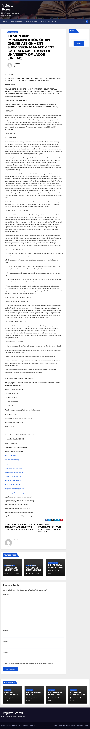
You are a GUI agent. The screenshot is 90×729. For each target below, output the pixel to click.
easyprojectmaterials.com (13, 464)
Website (5, 652)
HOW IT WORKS (31, 21)
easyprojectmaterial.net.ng (13, 480)
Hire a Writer (16, 21)
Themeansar (31, 725)
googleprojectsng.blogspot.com (14, 488)
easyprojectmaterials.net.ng (13, 468)
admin (18, 64)
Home (5, 21)
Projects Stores (12, 713)
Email (5, 641)
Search (72, 31)
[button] (83, 21)
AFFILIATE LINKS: (11, 455)
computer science (12, 32)
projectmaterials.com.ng (12, 484)
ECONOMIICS (8, 690)
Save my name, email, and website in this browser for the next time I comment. (29, 663)
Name (5, 630)
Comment (6, 594)
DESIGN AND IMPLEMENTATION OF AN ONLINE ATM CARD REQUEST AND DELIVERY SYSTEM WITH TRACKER (21, 527)
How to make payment (50, 21)
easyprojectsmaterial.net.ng (13, 476)
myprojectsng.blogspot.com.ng (14, 493)
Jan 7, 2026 (9, 698)
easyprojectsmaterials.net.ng (14, 472)
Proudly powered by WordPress (9, 725)
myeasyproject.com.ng (12, 459)
